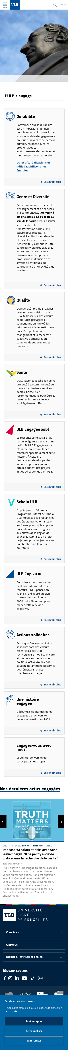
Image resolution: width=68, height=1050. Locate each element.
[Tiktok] (32, 979)
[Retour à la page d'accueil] (15, 5)
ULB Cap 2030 (29, 574)
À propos (12, 944)
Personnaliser (34, 1031)
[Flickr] (40, 978)
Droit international (16, 845)
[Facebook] (5, 978)
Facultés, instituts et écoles (24, 957)
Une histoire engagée (28, 701)
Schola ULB (27, 502)
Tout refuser (34, 1040)
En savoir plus (52, 182)
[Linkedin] (17, 978)
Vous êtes (12, 932)
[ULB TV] (24, 978)
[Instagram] (10, 978)
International (42, 845)
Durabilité (26, 117)
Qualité (23, 300)
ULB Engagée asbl (33, 429)
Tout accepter (34, 1021)
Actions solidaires (33, 635)
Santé (22, 372)
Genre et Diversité (33, 197)
